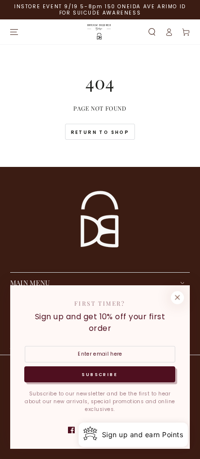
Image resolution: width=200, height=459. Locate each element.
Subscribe (99, 374)
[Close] (177, 297)
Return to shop (100, 132)
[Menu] (13, 31)
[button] (151, 31)
